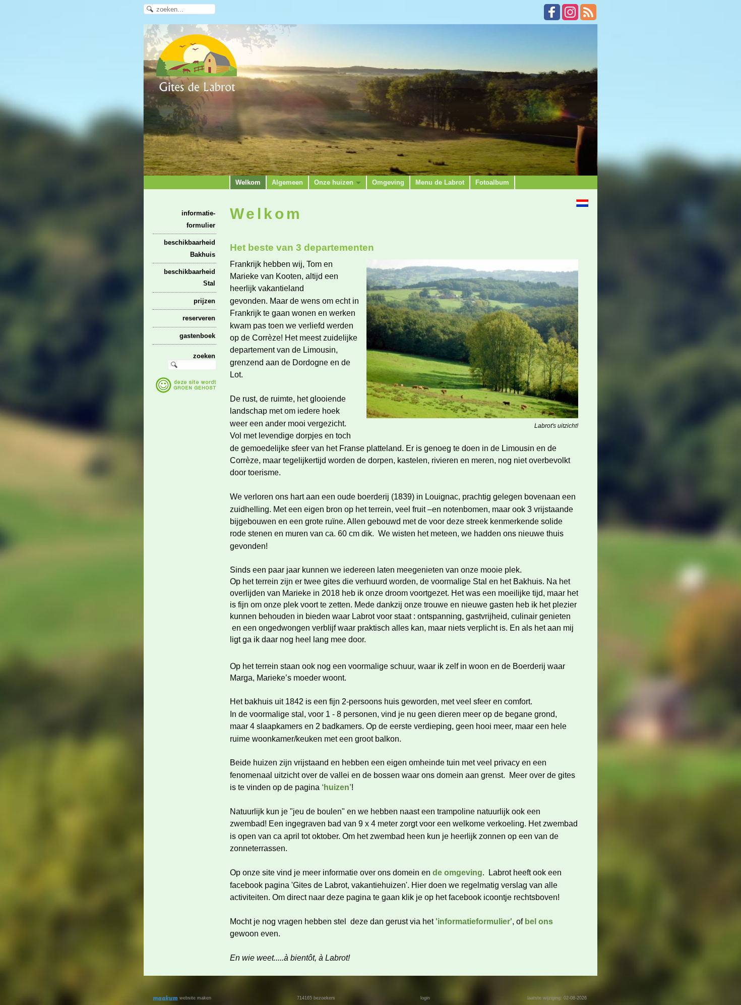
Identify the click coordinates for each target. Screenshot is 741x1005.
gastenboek (197, 336)
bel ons (539, 921)
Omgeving (388, 182)
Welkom (248, 182)
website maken (194, 997)
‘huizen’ (336, 787)
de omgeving (457, 872)
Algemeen (287, 182)
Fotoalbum (492, 182)
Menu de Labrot (439, 182)
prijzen (204, 301)
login (425, 997)
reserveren (198, 318)
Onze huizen (333, 182)
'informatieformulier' (474, 921)
